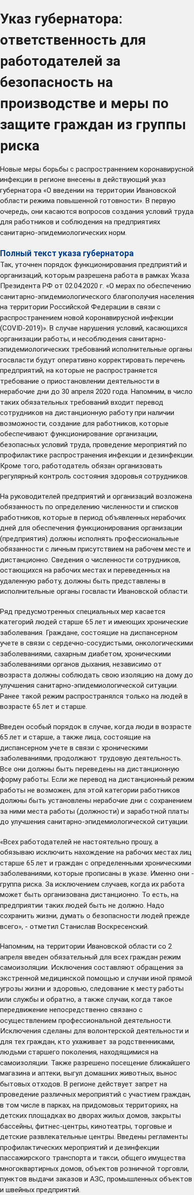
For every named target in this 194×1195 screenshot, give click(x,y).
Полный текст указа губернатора (67, 253)
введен (36, 957)
